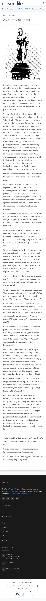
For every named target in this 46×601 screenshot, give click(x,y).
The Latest (5, 531)
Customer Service (23, 588)
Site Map (23, 586)
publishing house (13, 491)
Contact (4, 527)
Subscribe (5, 536)
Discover (5, 540)
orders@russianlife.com (13, 568)
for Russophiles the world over (18, 494)
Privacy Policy (12, 586)
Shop (3, 523)
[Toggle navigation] (39, 3)
